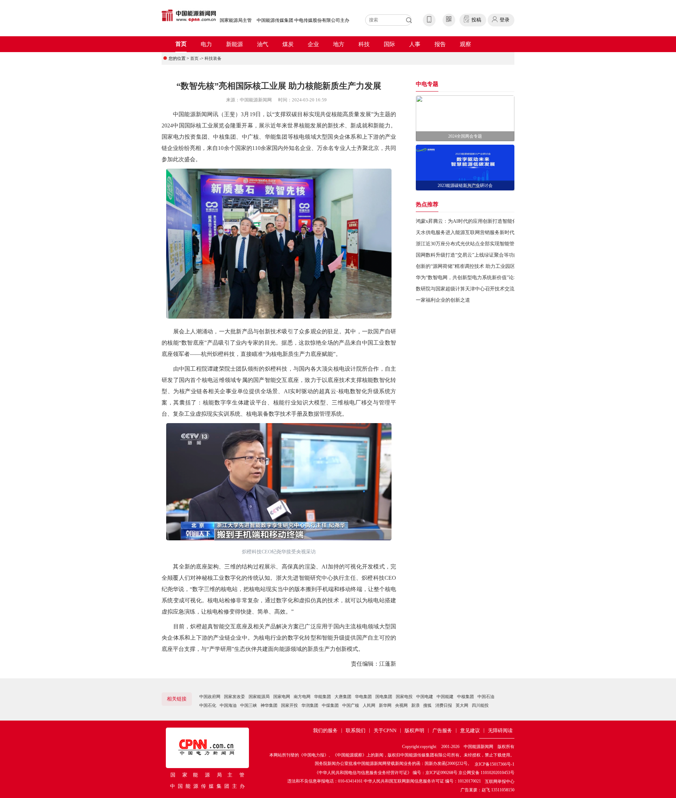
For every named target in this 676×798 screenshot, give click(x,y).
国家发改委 (234, 696)
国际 (389, 44)
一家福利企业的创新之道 (443, 300)
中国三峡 (248, 705)
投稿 (476, 20)
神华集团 (269, 705)
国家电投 (404, 696)
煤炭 (288, 44)
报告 (440, 44)
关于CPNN (385, 730)
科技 (364, 44)
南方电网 (302, 696)
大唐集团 (342, 696)
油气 (262, 44)
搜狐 (427, 705)
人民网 (369, 705)
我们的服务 (325, 730)
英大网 (462, 705)
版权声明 (414, 730)
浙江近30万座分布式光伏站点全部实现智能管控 (467, 243)
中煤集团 (330, 705)
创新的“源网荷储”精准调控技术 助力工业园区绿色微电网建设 (483, 266)
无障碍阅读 (500, 730)
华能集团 (322, 696)
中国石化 (207, 705)
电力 (206, 44)
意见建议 (470, 730)
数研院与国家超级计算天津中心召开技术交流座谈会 (472, 288)
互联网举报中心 (499, 781)
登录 (504, 20)
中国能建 (445, 696)
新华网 (385, 705)
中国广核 (350, 705)
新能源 (234, 44)
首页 (181, 44)
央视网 (401, 705)
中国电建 (424, 696)
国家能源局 (259, 696)
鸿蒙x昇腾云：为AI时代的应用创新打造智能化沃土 (471, 221)
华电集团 (363, 696)
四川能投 (480, 705)
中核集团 (465, 696)
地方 (338, 44)
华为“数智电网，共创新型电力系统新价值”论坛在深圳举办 (479, 277)
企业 (313, 44)
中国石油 (485, 696)
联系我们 (355, 730)
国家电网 (281, 696)
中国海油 (228, 705)
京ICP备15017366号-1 (494, 764)
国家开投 (289, 705)
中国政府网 (209, 696)
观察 (465, 44)
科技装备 (213, 58)
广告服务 (442, 730)
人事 (414, 44)
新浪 (415, 705)
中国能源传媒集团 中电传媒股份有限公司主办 (303, 20)
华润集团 (309, 705)
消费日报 (443, 705)
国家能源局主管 (236, 20)
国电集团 (383, 696)
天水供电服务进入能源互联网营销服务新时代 (465, 232)
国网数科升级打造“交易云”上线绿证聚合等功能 (467, 255)
